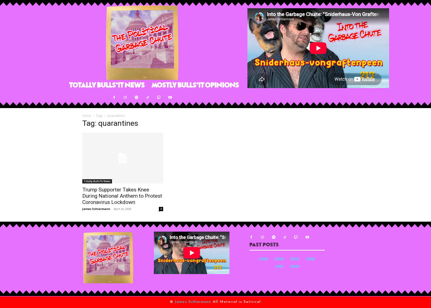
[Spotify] (136, 97)
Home (86, 116)
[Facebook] (114, 97)
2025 (263, 259)
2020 (295, 267)
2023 (295, 259)
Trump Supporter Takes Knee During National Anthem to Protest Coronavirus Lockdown (122, 196)
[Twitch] (159, 97)
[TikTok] (147, 97)
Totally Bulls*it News (97, 181)
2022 (310, 259)
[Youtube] (170, 97)
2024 (279, 259)
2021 (279, 267)
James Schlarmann (96, 209)
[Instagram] (125, 97)
